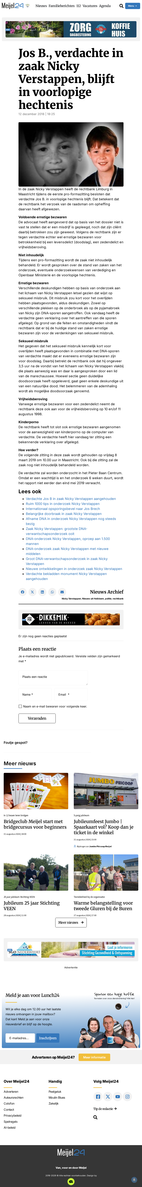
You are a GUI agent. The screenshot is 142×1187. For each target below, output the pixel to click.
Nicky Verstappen (71, 598)
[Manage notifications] (134, 1180)
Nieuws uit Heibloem (93, 598)
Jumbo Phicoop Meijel (100, 846)
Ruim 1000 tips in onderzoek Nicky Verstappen (63, 504)
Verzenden (37, 718)
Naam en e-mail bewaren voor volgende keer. (55, 706)
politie (108, 598)
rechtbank (118, 598)
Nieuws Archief (107, 592)
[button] (22, 592)
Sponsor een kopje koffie (114, 994)
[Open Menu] (136, 6)
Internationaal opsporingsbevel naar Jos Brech (63, 509)
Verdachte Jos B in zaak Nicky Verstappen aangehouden (71, 499)
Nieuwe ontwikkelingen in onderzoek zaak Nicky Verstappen (74, 569)
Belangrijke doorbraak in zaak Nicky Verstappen (64, 514)
